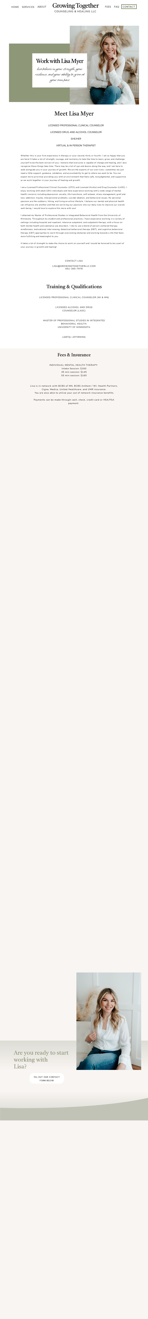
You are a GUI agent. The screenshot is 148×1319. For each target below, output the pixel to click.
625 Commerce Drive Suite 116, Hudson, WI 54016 (74, 1295)
